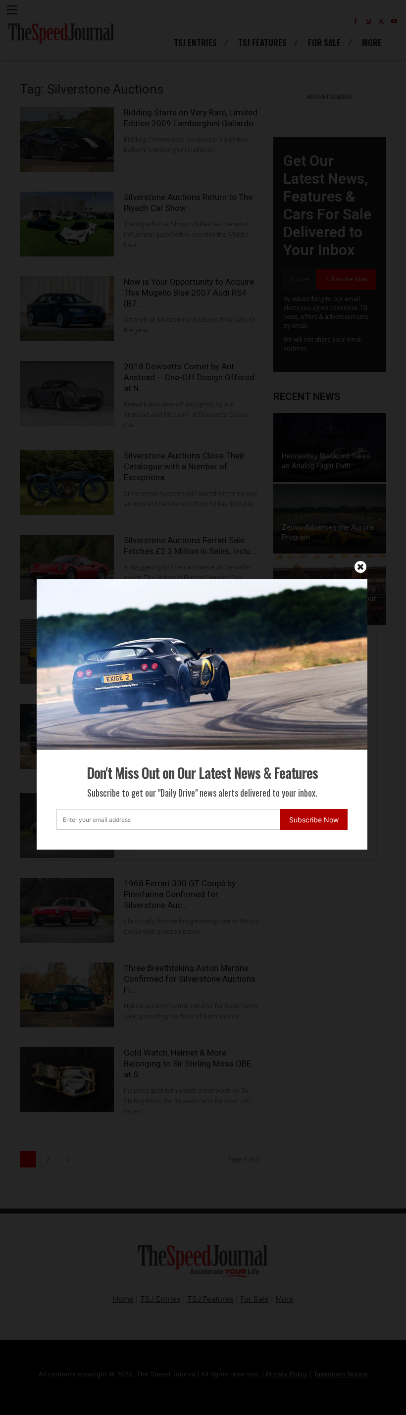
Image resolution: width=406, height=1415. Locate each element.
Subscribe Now (314, 819)
